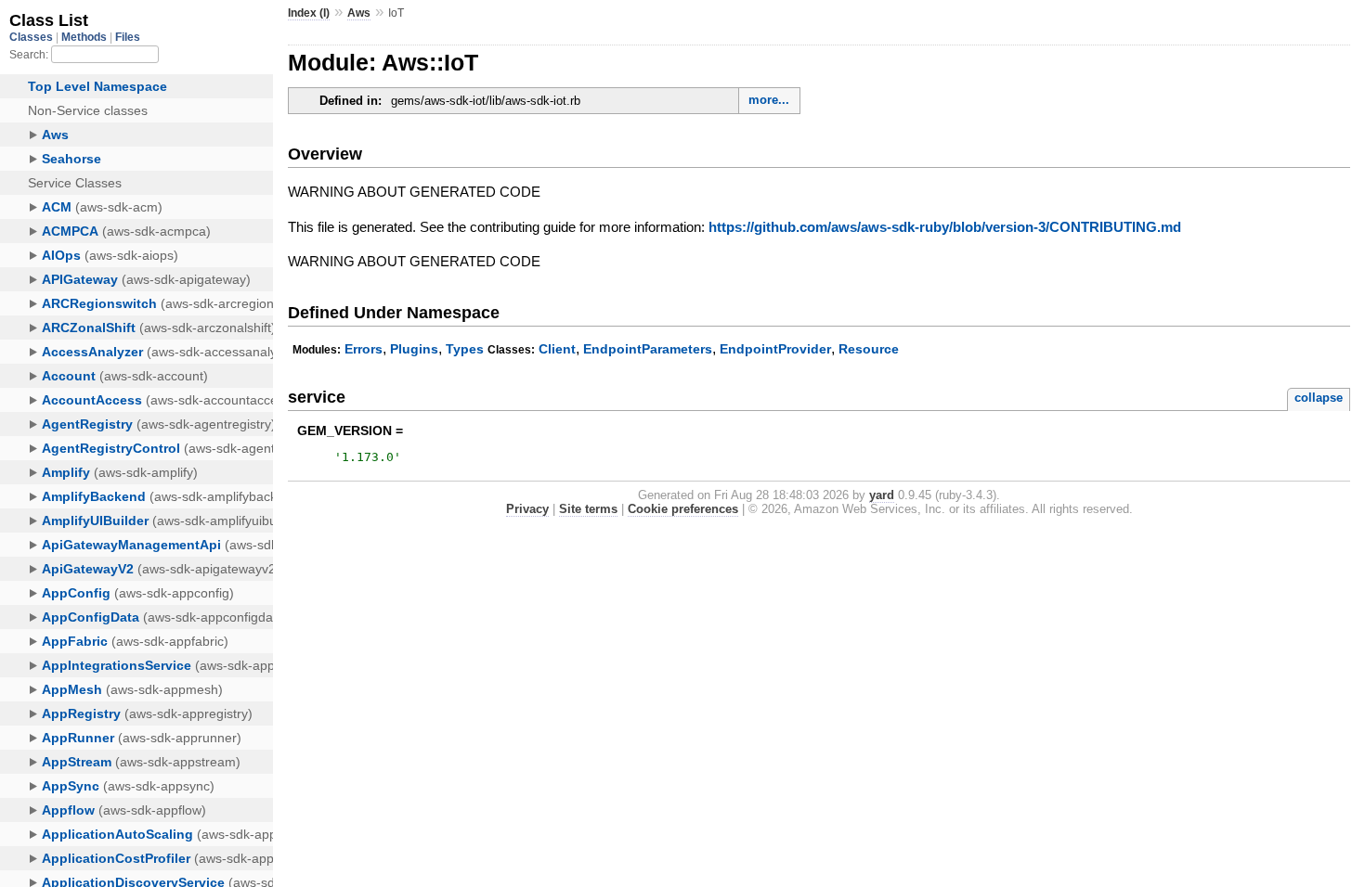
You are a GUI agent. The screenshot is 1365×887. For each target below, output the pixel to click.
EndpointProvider (775, 348)
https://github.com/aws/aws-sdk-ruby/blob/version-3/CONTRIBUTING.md (944, 227)
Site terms (588, 509)
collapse (1318, 398)
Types (465, 348)
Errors (363, 348)
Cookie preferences (683, 509)
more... (768, 100)
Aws (358, 12)
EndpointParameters (647, 348)
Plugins (414, 348)
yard (881, 495)
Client (557, 348)
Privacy (527, 509)
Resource (868, 348)
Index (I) (309, 12)
